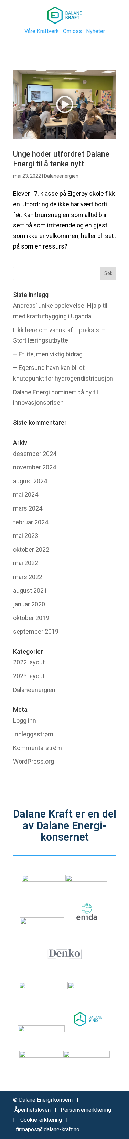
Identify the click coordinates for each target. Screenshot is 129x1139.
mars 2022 (27, 576)
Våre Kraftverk (41, 31)
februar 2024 (30, 522)
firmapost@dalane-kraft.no (47, 1129)
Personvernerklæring (86, 1110)
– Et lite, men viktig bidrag (48, 354)
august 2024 (30, 481)
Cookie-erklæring (41, 1120)
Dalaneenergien (61, 176)
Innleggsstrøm (33, 734)
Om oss (72, 31)
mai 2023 (25, 535)
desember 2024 (34, 453)
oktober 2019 (31, 618)
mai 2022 (25, 563)
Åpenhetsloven (32, 1110)
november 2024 (34, 467)
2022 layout (29, 662)
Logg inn (24, 720)
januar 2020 (29, 604)
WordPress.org (33, 761)
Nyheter (95, 31)
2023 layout (29, 676)
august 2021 (30, 590)
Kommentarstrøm (37, 747)
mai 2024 (25, 494)
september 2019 (35, 631)
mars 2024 (27, 508)
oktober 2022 (31, 549)
